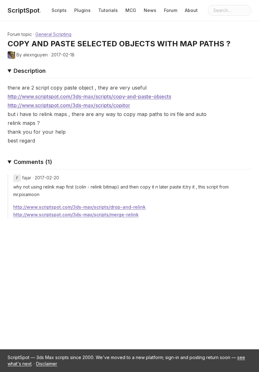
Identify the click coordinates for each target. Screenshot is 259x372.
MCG (130, 10)
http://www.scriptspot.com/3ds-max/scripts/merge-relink (76, 214)
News (150, 10)
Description (30, 70)
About (191, 10)
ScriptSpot (24, 10)
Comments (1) (33, 162)
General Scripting (53, 34)
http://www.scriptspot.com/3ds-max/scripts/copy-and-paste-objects (89, 96)
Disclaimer (46, 363)
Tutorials (108, 10)
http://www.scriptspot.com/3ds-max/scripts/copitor (69, 105)
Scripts (59, 10)
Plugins (82, 10)
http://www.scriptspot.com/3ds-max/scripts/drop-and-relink (79, 207)
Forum (170, 10)
